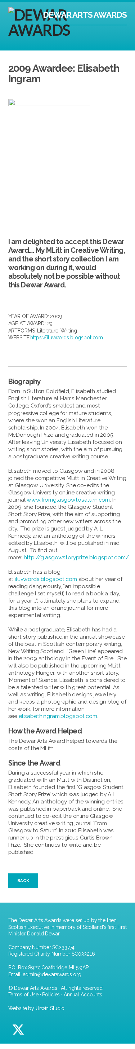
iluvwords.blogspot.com (46, 579)
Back (23, 880)
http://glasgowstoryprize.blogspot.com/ (76, 557)
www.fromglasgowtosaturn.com (68, 500)
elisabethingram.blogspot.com (58, 716)
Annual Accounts (83, 994)
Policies (51, 994)
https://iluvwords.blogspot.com (66, 337)
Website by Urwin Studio (36, 1008)
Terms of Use (23, 994)
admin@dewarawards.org (52, 974)
